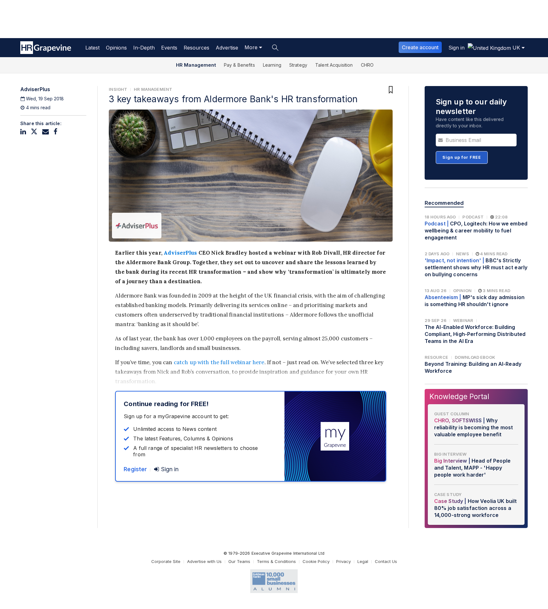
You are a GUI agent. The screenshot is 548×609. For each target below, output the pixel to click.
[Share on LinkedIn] (23, 131)
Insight (118, 89)
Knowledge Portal (459, 396)
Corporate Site (165, 561)
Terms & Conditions (276, 561)
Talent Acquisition (334, 65)
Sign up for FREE (461, 157)
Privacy (343, 561)
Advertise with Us (204, 561)
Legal (362, 561)
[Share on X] (34, 131)
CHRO (367, 65)
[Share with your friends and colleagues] (45, 131)
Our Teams (239, 561)
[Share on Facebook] (55, 131)
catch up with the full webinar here (219, 362)
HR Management (196, 65)
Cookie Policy (316, 561)
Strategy (298, 65)
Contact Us (386, 561)
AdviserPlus (180, 252)
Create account (420, 47)
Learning (272, 65)
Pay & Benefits (239, 65)
